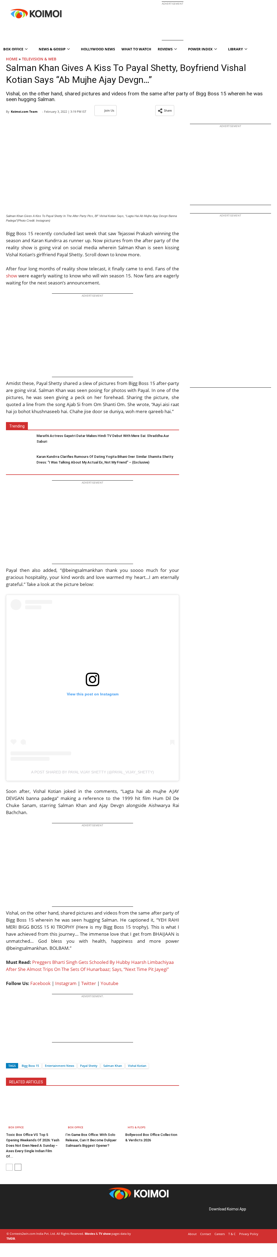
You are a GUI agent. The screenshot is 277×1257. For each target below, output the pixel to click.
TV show (105, 1234)
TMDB (10, 1238)
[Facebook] (10, 1056)
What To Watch (136, 49)
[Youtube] (44, 1215)
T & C (232, 1234)
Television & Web (39, 58)
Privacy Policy (248, 1234)
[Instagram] (21, 1215)
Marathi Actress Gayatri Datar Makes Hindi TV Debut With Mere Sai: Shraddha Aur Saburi (103, 438)
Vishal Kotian (137, 1066)
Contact (205, 1234)
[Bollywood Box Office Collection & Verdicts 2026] (152, 1111)
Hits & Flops (137, 1127)
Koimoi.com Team (24, 111)
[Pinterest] (29, 1215)
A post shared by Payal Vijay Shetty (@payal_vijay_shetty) (92, 772)
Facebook (40, 983)
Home (12, 58)
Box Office (16, 1127)
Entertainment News (59, 1066)
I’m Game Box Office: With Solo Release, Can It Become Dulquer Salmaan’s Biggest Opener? (91, 1140)
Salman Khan (112, 1066)
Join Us (109, 110)
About (192, 1234)
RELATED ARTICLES (26, 1082)
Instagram (66, 983)
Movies (90, 1234)
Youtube (109, 983)
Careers (220, 1234)
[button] (164, 110)
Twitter (88, 983)
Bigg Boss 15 (30, 1066)
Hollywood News (98, 49)
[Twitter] (19, 1056)
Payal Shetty (88, 1066)
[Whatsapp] (28, 1056)
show (11, 276)
